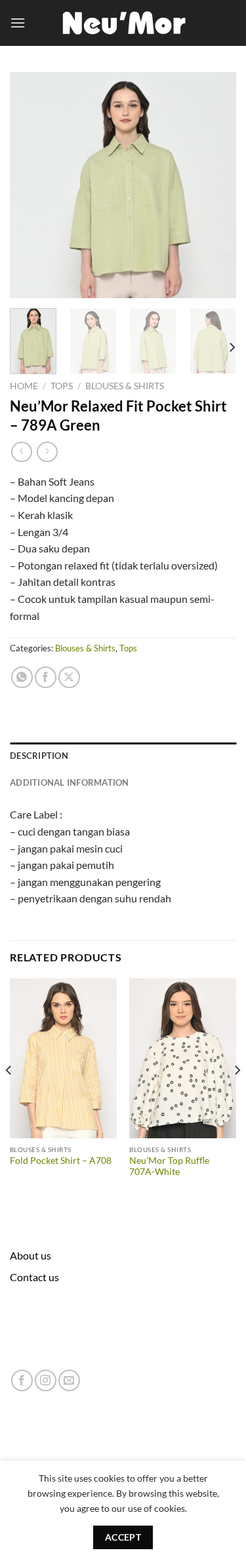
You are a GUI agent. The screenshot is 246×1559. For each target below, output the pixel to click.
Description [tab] (39, 755)
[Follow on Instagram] (45, 1380)
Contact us (34, 1277)
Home (24, 386)
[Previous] (31, 185)
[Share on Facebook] (45, 677)
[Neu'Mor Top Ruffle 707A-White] (182, 1058)
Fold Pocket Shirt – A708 (61, 1160)
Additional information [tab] (69, 782)
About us (30, 1255)
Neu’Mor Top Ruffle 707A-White (169, 1166)
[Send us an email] (69, 1380)
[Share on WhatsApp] (22, 677)
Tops (62, 386)
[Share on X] (69, 677)
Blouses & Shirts (124, 386)
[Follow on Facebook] (22, 1380)
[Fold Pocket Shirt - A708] (63, 1058)
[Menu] (18, 23)
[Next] (215, 185)
